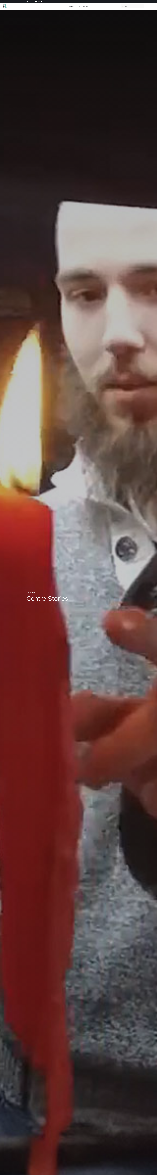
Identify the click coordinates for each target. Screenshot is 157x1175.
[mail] (39, 1)
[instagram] (27, 1)
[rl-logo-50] (5, 5)
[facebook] (30, 1)
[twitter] (33, 1)
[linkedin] (36, 1)
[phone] (42, 1)
